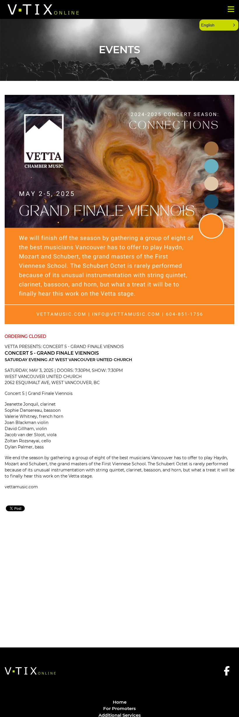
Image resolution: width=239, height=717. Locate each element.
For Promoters (119, 708)
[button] (219, 25)
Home (119, 702)
